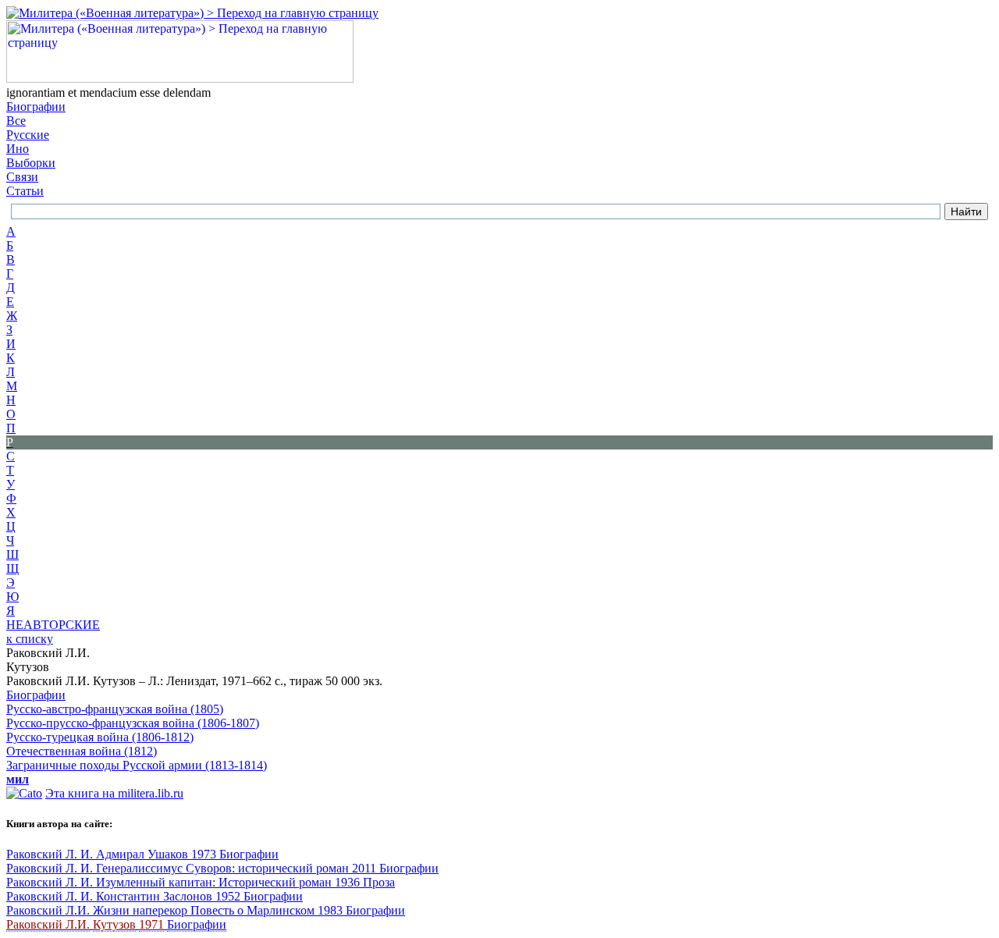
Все (16, 120)
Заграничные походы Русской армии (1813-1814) (136, 765)
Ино (17, 148)
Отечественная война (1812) (81, 751)
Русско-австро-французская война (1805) (114, 709)
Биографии (36, 106)
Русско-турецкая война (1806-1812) (100, 737)
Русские (27, 134)
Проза (379, 882)
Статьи (25, 190)
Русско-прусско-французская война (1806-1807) (132, 723)
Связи (22, 176)
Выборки (30, 162)
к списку (29, 638)
